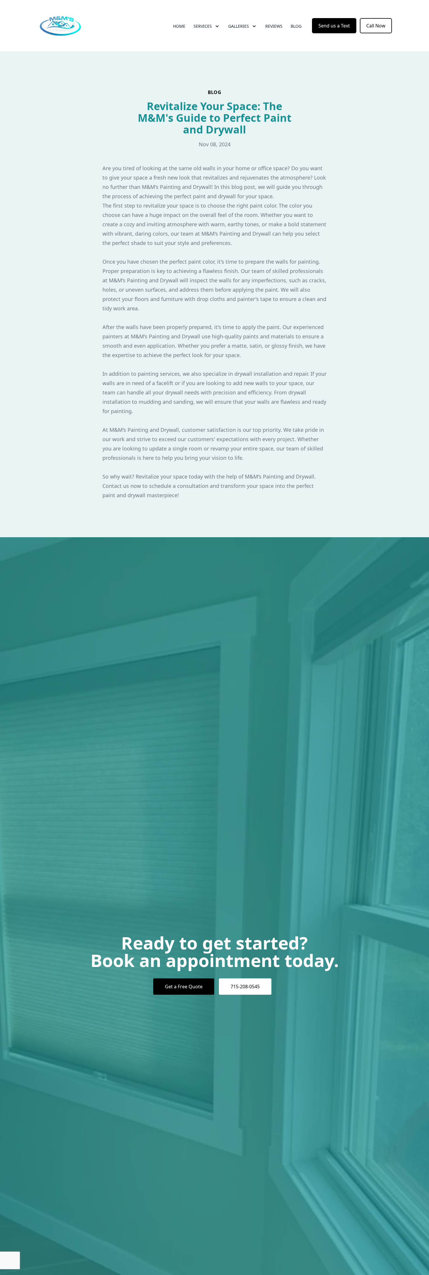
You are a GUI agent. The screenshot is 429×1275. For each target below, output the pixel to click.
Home (179, 26)
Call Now (376, 25)
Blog (296, 26)
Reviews (273, 26)
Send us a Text (334, 25)
